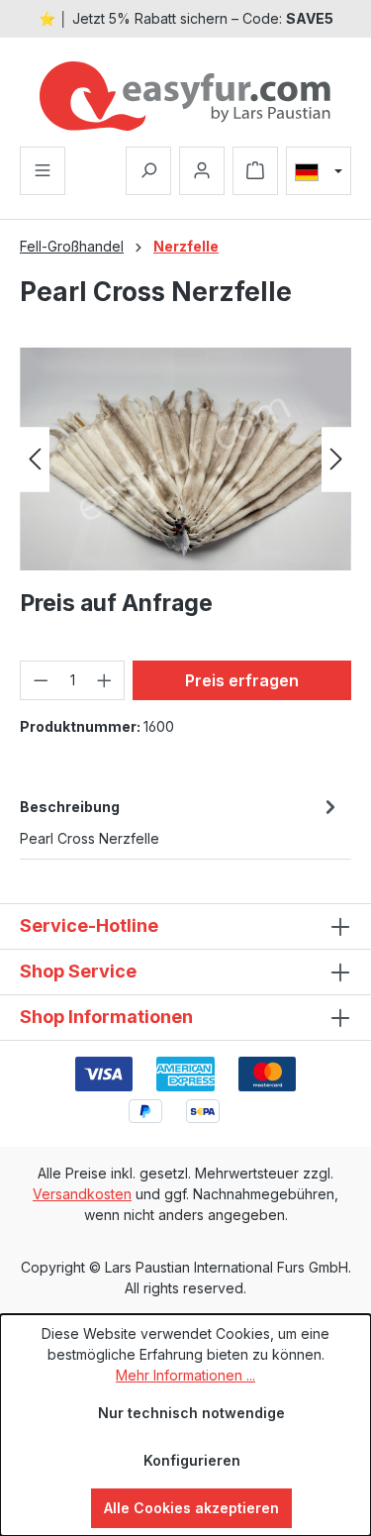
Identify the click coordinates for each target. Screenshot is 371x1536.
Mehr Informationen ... (185, 1375)
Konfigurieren (191, 1460)
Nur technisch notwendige (191, 1412)
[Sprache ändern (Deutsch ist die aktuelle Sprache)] (318, 171)
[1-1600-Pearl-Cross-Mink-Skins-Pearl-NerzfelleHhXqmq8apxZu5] (185, 459)
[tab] (180, 821)
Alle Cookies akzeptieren (191, 1507)
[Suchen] (148, 171)
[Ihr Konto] (202, 171)
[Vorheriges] (34, 459)
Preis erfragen (242, 680)
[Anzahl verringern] (40, 680)
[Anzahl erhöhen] (105, 680)
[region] (185, 459)
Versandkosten (82, 1193)
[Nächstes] (336, 459)
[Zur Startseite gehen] (185, 96)
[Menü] (42, 171)
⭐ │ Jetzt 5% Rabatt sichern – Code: (186, 18)
